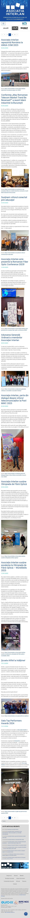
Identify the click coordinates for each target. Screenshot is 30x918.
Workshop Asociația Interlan (12, 829)
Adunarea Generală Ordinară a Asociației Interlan (16, 845)
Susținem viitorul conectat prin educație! (14, 198)
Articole (18, 881)
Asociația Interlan (22, 729)
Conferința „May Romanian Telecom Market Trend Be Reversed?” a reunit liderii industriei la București (14, 99)
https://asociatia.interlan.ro (10, 912)
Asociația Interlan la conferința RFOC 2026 (15, 839)
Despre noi (9, 875)
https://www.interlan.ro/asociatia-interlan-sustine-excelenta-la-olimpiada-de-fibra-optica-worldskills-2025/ (13, 654)
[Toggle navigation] (3, 23)
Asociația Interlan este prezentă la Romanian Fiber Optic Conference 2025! (14, 262)
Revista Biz (17, 741)
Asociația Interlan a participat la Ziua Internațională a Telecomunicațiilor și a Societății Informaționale (12, 833)
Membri (22, 875)
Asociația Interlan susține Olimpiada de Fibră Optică (14, 482)
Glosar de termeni (20, 878)
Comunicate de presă (9, 881)
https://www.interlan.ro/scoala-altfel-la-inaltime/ (17, 716)
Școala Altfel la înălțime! (13, 660)
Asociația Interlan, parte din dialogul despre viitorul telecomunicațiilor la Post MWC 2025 (14, 399)
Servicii (16, 875)
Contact (15, 884)
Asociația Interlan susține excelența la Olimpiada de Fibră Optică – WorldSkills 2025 (14, 566)
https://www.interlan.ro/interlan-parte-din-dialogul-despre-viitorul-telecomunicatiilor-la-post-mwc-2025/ (13, 475)
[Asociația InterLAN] (15, 9)
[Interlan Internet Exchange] (15, 865)
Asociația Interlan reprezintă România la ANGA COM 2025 (12, 42)
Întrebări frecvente (9, 878)
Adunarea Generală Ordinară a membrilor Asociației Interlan (11, 337)
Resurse (24, 881)
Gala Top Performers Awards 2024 (11, 722)
